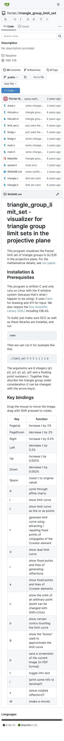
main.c (11, 145)
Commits (14, 69)
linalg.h (11, 138)
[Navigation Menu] (58, 4)
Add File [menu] (9, 83)
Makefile (12, 158)
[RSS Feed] (5, 19)
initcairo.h (13, 118)
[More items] (60, 26)
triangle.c (12, 178)
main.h (11, 151)
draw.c (11, 105)
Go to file (39, 77)
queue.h (12, 165)
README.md (14, 171)
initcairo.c (13, 112)
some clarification (34, 98)
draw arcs (31, 165)
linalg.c (11, 132)
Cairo (49, 298)
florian (12, 13)
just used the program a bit (41, 125)
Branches (33, 69)
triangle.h (12, 184)
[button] (25, 77)
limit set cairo (33, 178)
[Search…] (60, 36)
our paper (48, 263)
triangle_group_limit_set (37, 13)
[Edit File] (57, 194)
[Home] (7, 4)
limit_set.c (13, 125)
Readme (11, 55)
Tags (54, 69)
